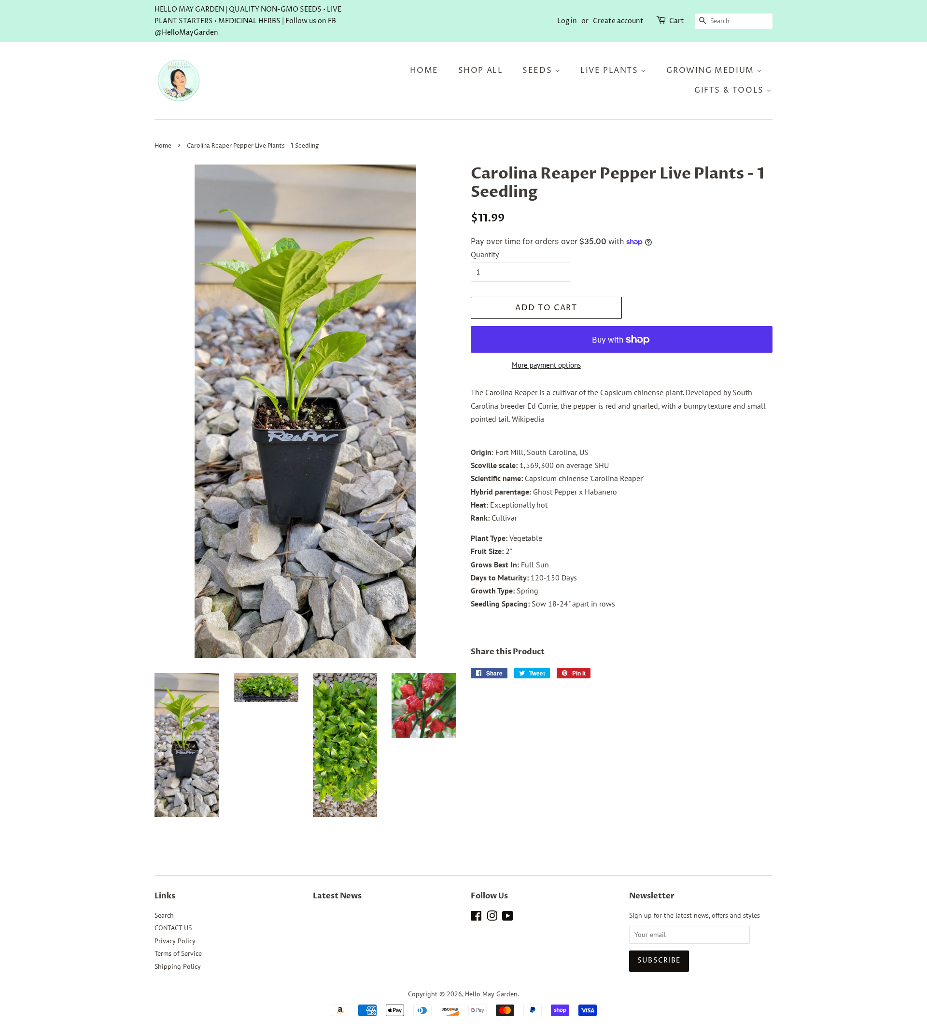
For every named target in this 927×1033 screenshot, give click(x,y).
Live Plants (610, 70)
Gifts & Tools (730, 90)
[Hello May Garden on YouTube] (507, 917)
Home (424, 70)
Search (164, 915)
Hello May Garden (491, 994)
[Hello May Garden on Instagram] (492, 917)
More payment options (546, 365)
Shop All (480, 70)
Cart (676, 21)
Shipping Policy (177, 966)
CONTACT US (173, 927)
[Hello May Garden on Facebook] (476, 917)
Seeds (538, 70)
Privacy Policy (175, 941)
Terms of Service (178, 953)
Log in (567, 21)
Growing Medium (711, 70)
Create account (618, 21)
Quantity (485, 254)
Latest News (337, 896)
